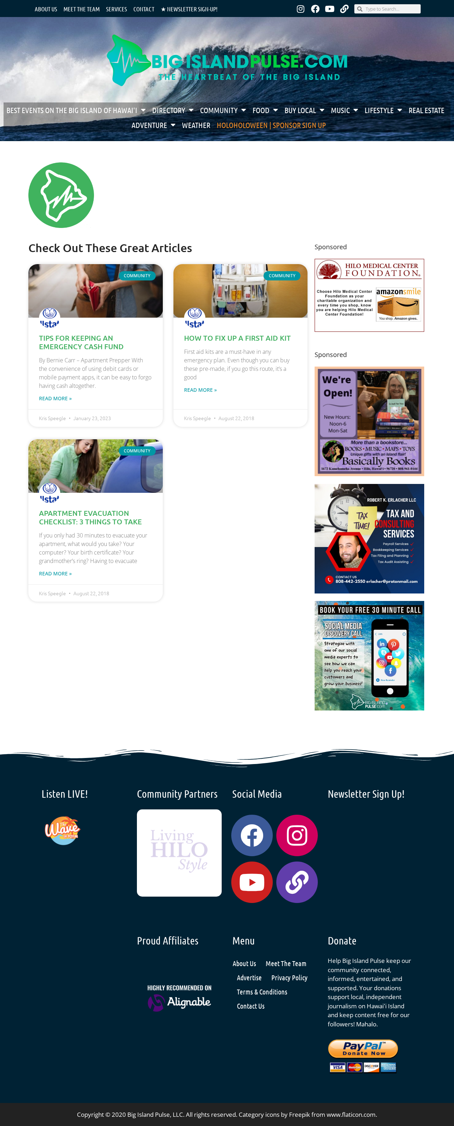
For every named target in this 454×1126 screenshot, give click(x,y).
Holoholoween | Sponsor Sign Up (271, 124)
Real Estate (426, 110)
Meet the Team (81, 8)
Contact (143, 8)
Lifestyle (379, 110)
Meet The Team (286, 963)
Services (116, 8)
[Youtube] (330, 9)
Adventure (149, 124)
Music (340, 110)
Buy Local (300, 110)
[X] (369, 329)
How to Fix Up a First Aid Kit (237, 337)
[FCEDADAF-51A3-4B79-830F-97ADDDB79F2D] (369, 591)
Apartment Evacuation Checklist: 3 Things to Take (90, 517)
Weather (196, 124)
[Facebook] (315, 9)
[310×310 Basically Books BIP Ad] (369, 474)
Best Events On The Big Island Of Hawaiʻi (71, 110)
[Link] (344, 9)
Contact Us (251, 1006)
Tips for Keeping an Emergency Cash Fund (81, 342)
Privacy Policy (289, 977)
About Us (46, 8)
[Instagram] (301, 9)
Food (261, 110)
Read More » (55, 398)
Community (219, 110)
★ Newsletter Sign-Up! (189, 8)
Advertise (249, 977)
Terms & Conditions (262, 991)
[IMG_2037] (369, 708)
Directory (168, 110)
